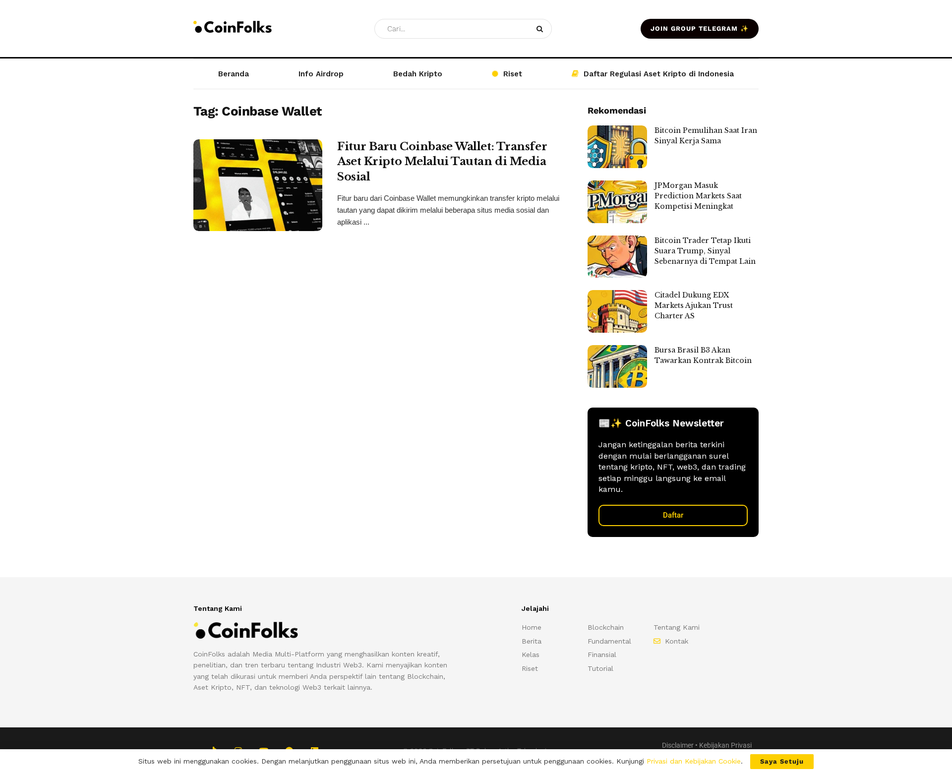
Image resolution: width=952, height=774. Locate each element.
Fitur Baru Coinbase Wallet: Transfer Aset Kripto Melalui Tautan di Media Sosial (442, 162)
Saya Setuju (782, 761)
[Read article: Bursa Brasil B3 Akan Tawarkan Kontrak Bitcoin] (617, 366)
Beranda (233, 73)
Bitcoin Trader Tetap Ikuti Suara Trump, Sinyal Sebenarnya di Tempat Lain (705, 251)
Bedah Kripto (417, 73)
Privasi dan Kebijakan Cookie (694, 761)
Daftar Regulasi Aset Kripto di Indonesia (659, 73)
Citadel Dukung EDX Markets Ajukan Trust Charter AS (693, 305)
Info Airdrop (321, 73)
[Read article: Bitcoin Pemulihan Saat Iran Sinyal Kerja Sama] (617, 146)
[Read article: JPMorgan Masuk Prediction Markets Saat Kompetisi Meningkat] (617, 201)
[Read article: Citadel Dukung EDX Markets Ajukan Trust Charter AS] (617, 311)
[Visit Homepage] (232, 28)
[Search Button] (542, 29)
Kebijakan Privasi (725, 745)
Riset (512, 73)
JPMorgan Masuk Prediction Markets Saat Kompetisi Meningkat (698, 196)
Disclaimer (678, 745)
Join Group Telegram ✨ (700, 28)
